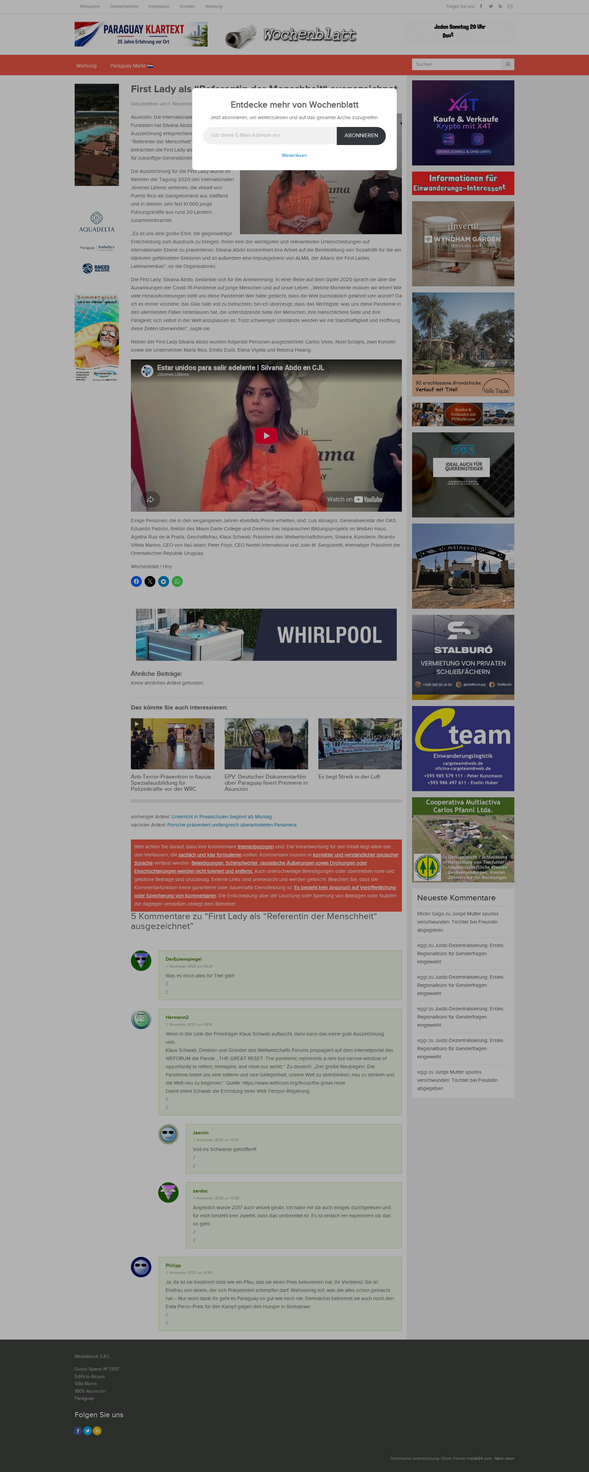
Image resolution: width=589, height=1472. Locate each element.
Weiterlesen (294, 155)
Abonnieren (361, 135)
